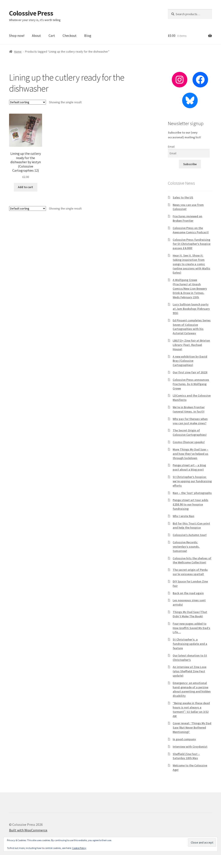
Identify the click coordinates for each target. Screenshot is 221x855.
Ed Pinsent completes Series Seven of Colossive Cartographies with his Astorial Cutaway (192, 326)
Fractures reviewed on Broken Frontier (187, 218)
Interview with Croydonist (190, 747)
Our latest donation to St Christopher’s (190, 657)
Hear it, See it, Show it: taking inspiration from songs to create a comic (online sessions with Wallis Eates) (191, 263)
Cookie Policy (79, 848)
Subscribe (190, 164)
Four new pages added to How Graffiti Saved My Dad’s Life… (191, 628)
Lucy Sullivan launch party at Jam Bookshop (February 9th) (191, 308)
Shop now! (16, 35)
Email (171, 146)
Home (18, 51)
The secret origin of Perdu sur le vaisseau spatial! (190, 572)
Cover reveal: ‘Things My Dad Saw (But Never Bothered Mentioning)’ (192, 727)
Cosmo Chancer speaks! (189, 442)
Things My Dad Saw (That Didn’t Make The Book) (190, 614)
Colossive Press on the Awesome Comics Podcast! (191, 230)
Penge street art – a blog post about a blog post (189, 467)
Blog (87, 35)
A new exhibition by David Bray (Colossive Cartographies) (190, 361)
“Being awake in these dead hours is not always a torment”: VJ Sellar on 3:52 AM (191, 709)
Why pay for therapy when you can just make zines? (190, 421)
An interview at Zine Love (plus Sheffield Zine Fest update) (189, 671)
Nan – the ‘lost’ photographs (192, 493)
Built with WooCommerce (28, 830)
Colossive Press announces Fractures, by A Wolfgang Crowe (191, 384)
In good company (184, 739)
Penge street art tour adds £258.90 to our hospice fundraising (190, 504)
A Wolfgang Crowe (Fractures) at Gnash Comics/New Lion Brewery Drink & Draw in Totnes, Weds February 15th (190, 288)
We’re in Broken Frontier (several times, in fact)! (189, 409)
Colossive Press (31, 13)
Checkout (70, 35)
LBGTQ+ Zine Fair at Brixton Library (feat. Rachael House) (191, 345)
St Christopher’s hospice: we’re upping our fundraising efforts (192, 481)
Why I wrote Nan (183, 516)
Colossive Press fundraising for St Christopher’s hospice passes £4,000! (191, 244)
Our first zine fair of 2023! (190, 372)
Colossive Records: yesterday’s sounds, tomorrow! (186, 546)
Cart (52, 35)
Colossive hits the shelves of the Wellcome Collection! (192, 560)
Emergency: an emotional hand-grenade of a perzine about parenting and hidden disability (192, 689)
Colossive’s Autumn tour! (190, 535)
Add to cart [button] (25, 187)
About (36, 35)
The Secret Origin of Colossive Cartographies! (190, 432)
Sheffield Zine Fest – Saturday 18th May (186, 756)
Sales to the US (183, 197)
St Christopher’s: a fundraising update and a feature (190, 643)
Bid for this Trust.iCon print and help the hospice (191, 525)
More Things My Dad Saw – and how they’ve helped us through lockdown (190, 453)
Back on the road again (188, 593)
